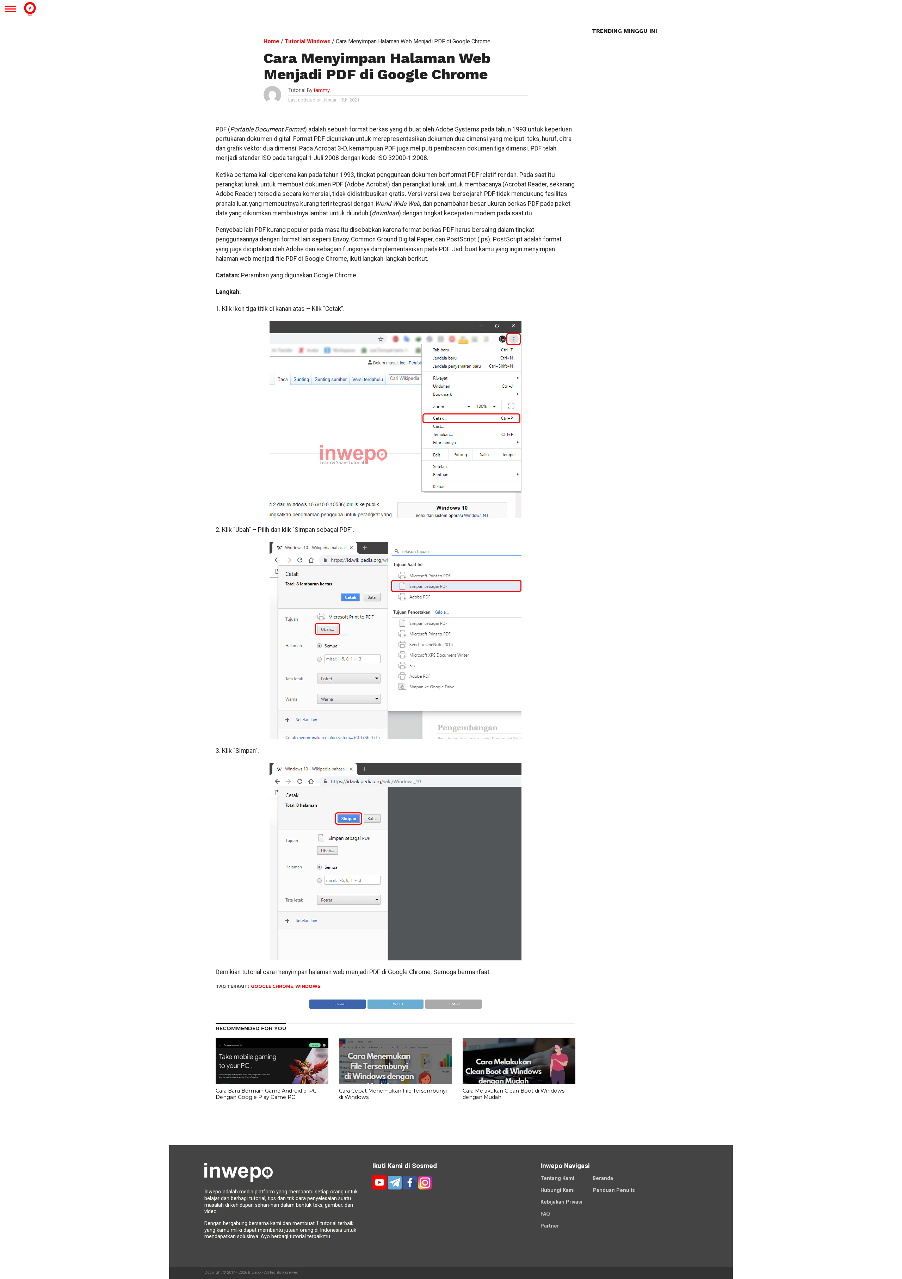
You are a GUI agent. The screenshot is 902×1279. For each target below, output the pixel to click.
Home (271, 41)
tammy (322, 90)
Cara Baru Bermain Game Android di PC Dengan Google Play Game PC (266, 1094)
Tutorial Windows (307, 41)
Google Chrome (272, 986)
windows (307, 986)
